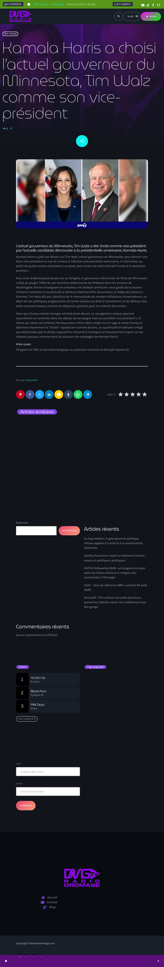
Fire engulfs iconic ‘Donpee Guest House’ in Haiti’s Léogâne (120, 730)
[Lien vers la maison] (20, 16)
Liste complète (27, 718)
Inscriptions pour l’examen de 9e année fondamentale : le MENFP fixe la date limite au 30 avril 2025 (122, 747)
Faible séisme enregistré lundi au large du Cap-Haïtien (114, 713)
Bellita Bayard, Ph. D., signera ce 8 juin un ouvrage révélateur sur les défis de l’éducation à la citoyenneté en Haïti (123, 680)
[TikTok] (148, 5)
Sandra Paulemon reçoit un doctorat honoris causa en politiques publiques (43, 435)
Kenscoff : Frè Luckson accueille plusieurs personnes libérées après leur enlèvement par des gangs (115, 602)
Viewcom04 (31, 380)
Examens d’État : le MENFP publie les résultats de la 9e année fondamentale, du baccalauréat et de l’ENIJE (116, 696)
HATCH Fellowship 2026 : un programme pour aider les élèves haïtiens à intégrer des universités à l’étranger (114, 572)
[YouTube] (142, 5)
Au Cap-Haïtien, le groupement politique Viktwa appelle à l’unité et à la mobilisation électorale (114, 437)
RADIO (151, 16)
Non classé (10, 33)
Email (19, 783)
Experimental (97, 639)
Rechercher (22, 522)
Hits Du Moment (101, 646)
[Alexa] (158, 5)
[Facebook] (153, 5)
